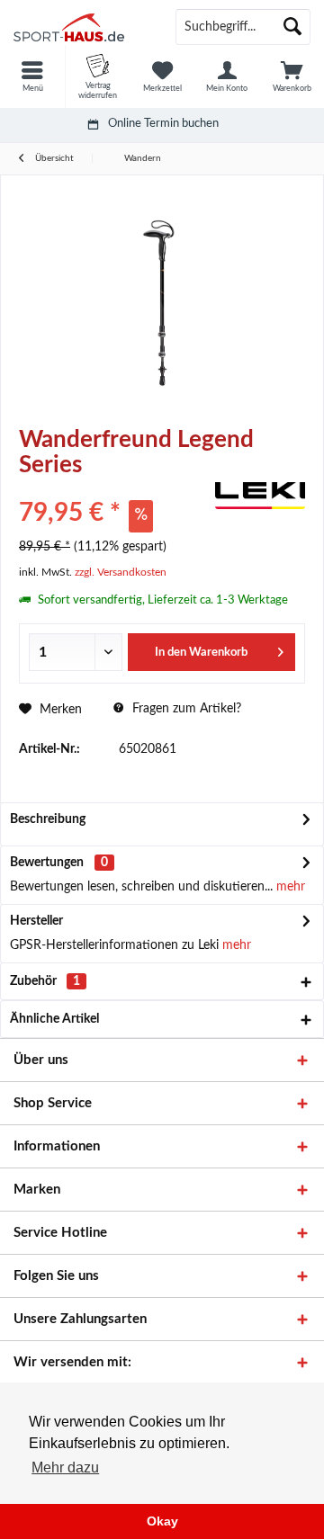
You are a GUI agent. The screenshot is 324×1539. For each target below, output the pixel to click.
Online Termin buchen (163, 124)
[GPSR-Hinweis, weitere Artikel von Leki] (260, 495)
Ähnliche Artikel (54, 1019)
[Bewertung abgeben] (115, 489)
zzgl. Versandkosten (120, 572)
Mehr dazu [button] (65, 1467)
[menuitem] (32, 76)
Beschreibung (48, 819)
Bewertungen (47, 862)
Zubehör (45, 981)
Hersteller (36, 921)
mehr (289, 887)
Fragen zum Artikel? (185, 708)
